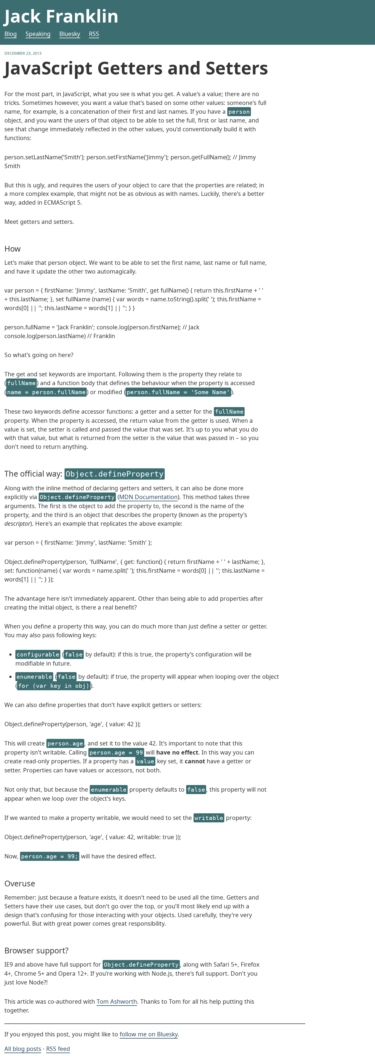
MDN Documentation (148, 497)
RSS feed (58, 1049)
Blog (10, 34)
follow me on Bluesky (149, 1034)
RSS (94, 34)
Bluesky (69, 34)
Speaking (38, 34)
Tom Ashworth (117, 1001)
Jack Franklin (61, 16)
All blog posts (22, 1049)
